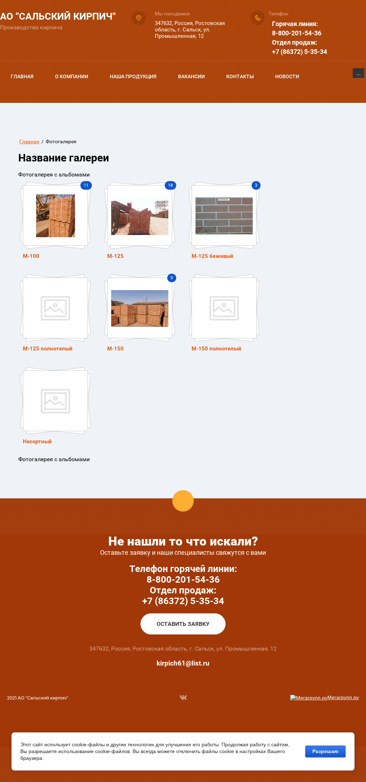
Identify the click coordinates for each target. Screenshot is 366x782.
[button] (183, 623)
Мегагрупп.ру (343, 697)
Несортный (37, 441)
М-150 (115, 348)
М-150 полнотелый (216, 348)
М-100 (31, 256)
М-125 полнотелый (48, 348)
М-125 (115, 256)
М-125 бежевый (212, 256)
